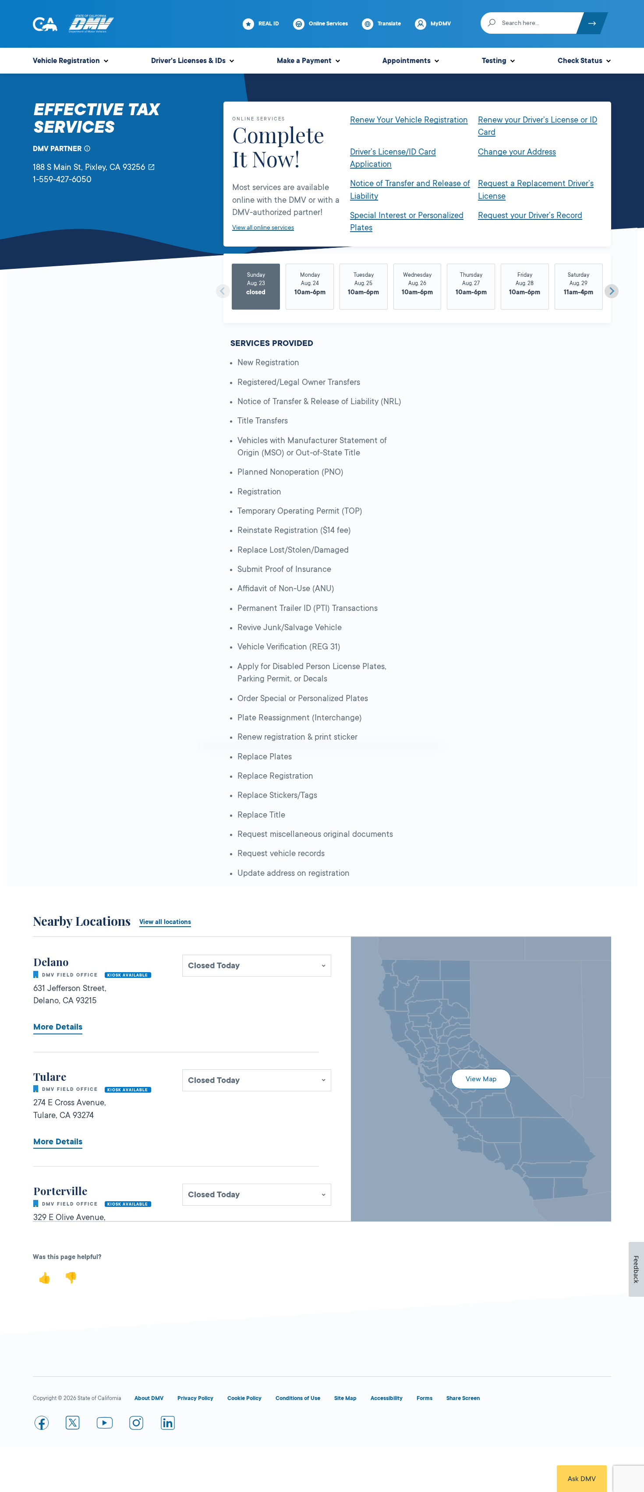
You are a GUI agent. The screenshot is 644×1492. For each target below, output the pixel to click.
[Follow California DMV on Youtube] (104, 1424)
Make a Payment (304, 61)
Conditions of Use (298, 1398)
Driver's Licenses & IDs (188, 61)
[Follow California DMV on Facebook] (41, 1424)
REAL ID (268, 24)
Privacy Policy (195, 1398)
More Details (57, 1027)
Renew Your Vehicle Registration (409, 120)
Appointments (406, 61)
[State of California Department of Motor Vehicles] (91, 24)
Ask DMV (582, 1479)
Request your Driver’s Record (530, 215)
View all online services (263, 227)
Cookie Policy (244, 1398)
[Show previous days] (223, 291)
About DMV (148, 1398)
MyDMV (441, 24)
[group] (256, 287)
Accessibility (387, 1398)
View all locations (165, 921)
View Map (481, 1079)
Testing (494, 61)
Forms (424, 1398)
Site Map (345, 1398)
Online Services (328, 24)
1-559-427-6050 (62, 179)
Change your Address (517, 152)
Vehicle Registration (66, 61)
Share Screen (463, 1398)
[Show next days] (612, 291)
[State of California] (45, 24)
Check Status (580, 61)
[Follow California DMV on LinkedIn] (168, 1424)
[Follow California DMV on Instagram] (136, 1424)
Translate (389, 24)
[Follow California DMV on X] (73, 1424)
